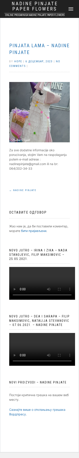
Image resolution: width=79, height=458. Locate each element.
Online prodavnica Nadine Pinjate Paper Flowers (35, 15)
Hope (18, 61)
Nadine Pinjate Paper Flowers (35, 6)
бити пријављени (33, 231)
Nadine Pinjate (22, 190)
